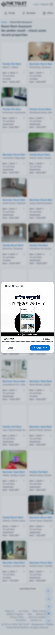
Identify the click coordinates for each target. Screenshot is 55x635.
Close (10, 347)
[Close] (49, 286)
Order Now (41, 347)
